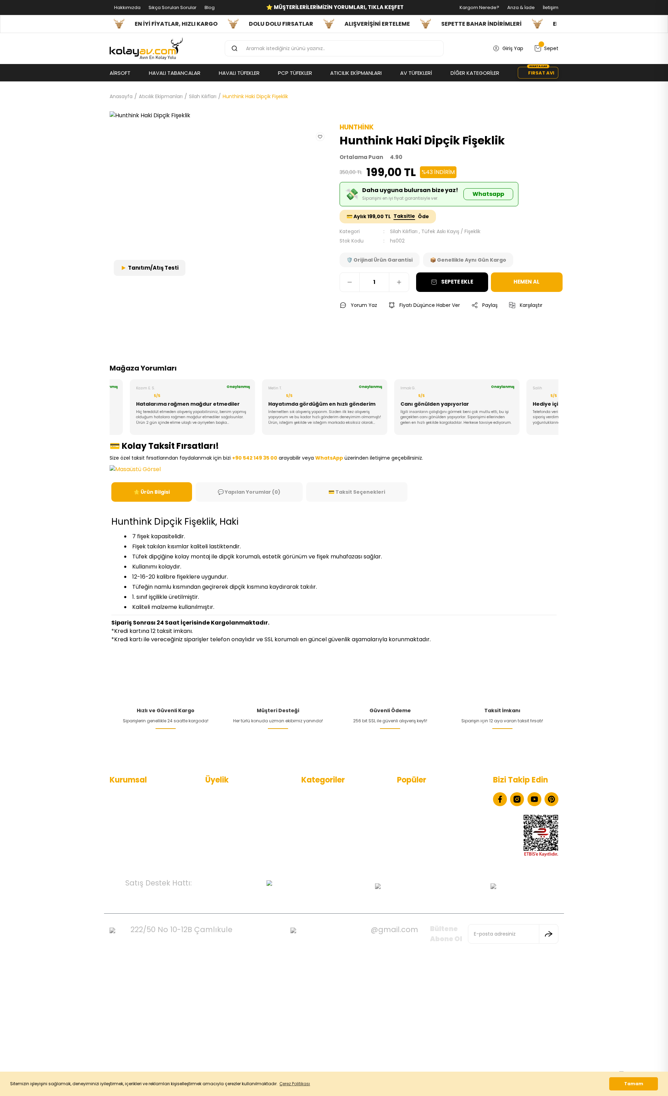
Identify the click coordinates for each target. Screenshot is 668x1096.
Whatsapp (488, 194)
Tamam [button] (633, 1084)
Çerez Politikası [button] (294, 1084)
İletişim (550, 7)
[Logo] (146, 48)
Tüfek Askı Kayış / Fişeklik (450, 231)
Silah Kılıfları (404, 231)
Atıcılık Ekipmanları (323, 850)
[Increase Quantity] (399, 282)
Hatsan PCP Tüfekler (421, 839)
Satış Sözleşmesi (129, 839)
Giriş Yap (215, 817)
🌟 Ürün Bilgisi (152, 492)
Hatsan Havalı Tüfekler (424, 817)
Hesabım (215, 795)
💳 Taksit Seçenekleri (356, 492)
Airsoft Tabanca (320, 828)
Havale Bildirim (222, 839)
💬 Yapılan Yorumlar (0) (249, 492)
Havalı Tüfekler (319, 806)
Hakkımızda (127, 7)
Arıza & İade (520, 7)
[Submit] (548, 934)
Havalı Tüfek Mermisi (422, 806)
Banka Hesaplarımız (133, 850)
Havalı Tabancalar (323, 795)
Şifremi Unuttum (225, 828)
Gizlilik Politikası (127, 828)
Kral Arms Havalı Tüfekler (426, 828)
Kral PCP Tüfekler (417, 850)
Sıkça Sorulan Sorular (172, 7)
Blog (209, 7)
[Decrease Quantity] (349, 282)
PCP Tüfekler (316, 817)
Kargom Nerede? (479, 7)
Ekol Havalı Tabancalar (424, 795)
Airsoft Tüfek (316, 839)
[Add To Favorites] (320, 136)
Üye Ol (213, 806)
